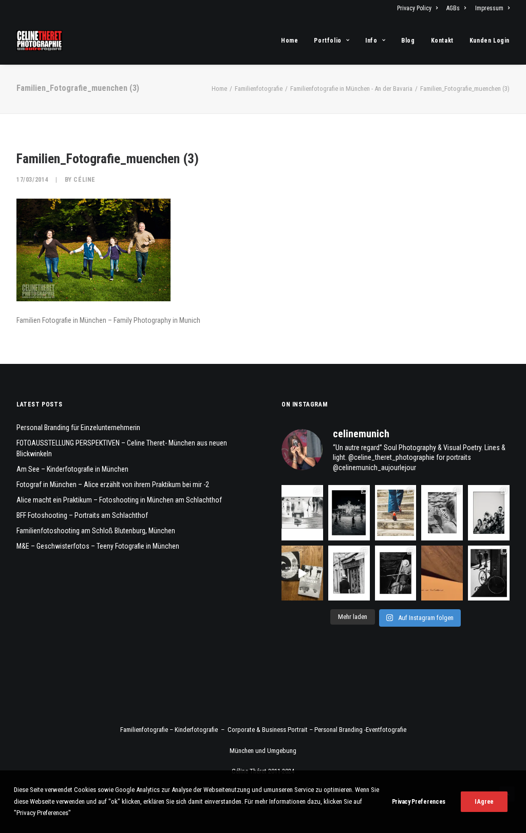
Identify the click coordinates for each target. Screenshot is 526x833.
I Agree (484, 801)
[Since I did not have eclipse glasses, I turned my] (489, 512)
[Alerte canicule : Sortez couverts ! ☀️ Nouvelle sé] (396, 573)
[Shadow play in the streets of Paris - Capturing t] (489, 573)
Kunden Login (489, 40)
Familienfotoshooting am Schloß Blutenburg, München (95, 531)
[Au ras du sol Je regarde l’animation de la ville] (396, 512)
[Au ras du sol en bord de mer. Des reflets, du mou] (302, 512)
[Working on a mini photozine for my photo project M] (302, 573)
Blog (408, 40)
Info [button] (371, 40)
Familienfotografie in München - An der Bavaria (351, 88)
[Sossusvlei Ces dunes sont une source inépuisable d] (442, 573)
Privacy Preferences (418, 801)
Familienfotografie (259, 88)
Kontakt (442, 40)
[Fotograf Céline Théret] (39, 40)
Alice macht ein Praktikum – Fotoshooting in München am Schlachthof (119, 500)
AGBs (453, 8)
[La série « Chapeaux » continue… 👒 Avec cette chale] (349, 573)
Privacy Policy (414, 8)
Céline (84, 179)
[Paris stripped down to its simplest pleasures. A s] (442, 512)
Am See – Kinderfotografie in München (72, 469)
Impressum (489, 8)
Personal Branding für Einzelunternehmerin (78, 427)
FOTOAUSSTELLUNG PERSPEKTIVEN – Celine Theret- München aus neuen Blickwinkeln (121, 448)
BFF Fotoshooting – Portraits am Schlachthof (82, 515)
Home (289, 40)
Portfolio (327, 40)
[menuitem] (419, 8)
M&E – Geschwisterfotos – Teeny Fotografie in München (97, 546)
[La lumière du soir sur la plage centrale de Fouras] (349, 512)
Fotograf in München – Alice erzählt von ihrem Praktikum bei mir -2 (112, 484)
